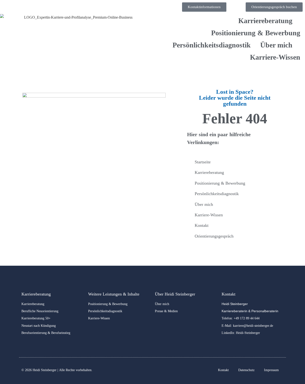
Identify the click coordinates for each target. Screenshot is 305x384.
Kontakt (223, 370)
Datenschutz (246, 370)
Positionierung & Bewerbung (255, 33)
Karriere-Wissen (275, 57)
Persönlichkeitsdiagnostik (212, 45)
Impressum (271, 370)
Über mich (276, 45)
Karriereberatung (265, 21)
